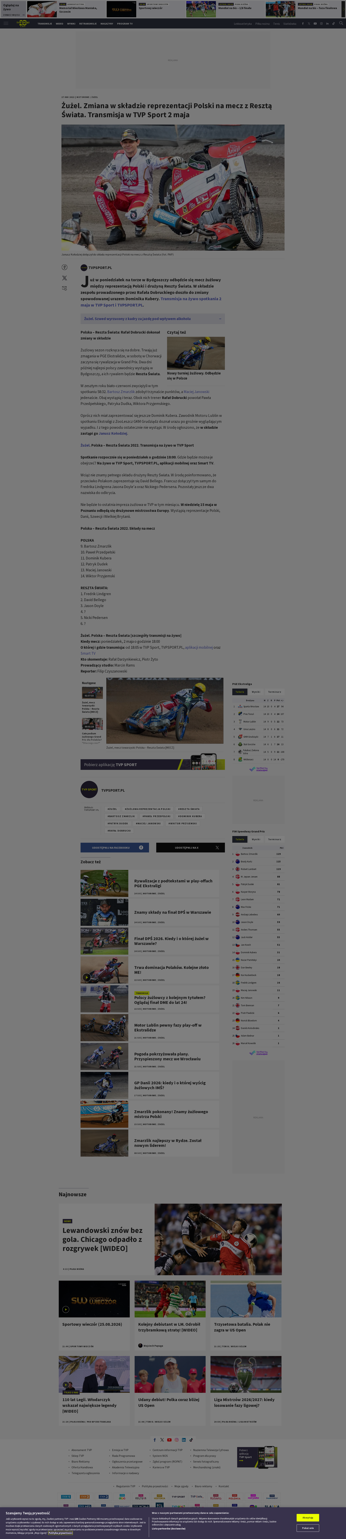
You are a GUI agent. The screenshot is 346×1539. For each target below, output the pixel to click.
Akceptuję (308, 1517)
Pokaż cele (308, 1528)
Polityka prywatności (60, 1532)
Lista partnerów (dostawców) (168, 1528)
